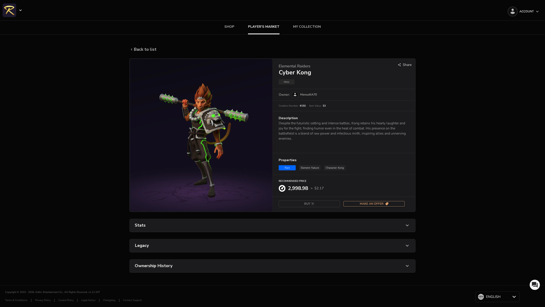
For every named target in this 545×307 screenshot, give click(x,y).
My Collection (307, 26)
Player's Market (264, 26)
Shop (229, 26)
